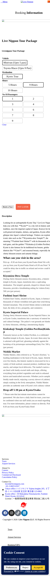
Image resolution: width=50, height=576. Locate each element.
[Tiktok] (18, 513)
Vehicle (5, 58)
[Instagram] (11, 513)
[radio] (15, 62)
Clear (4, 125)
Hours (5, 80)
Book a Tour (8, 207)
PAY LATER (23, 207)
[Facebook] (5, 513)
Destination (7, 72)
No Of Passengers (10, 94)
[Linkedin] (24, 513)
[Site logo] (27, 2)
